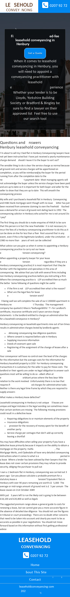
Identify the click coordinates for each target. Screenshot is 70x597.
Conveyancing (19, 7)
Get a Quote (35, 53)
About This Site (35, 572)
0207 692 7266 (58, 6)
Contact (35, 579)
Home (35, 565)
